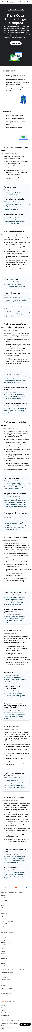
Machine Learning (5, 919)
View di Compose (10, 867)
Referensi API (4, 977)
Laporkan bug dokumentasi (8, 991)
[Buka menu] (2, 2)
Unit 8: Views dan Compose (14, 798)
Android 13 (4, 961)
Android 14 (4, 958)
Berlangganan (25, 1024)
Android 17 (4, 951)
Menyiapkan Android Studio (14, 199)
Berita (2, 905)
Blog (2, 907)
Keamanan (4, 900)
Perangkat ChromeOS (6, 940)
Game (2, 916)
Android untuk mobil (6, 942)
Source (3, 902)
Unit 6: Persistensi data (12, 631)
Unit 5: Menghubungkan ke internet (17, 537)
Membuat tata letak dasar (13, 215)
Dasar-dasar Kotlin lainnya (13, 372)
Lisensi (7, 1020)
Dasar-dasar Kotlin (11, 279)
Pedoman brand (15, 1020)
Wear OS (3, 937)
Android (3, 895)
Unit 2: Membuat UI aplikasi (14, 232)
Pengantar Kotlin (10, 187)
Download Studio (5, 979)
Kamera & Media (5, 923)
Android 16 (4, 953)
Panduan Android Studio (7, 972)
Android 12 (4, 963)
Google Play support (6, 993)
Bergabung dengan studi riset (8, 995)
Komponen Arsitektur (12, 478)
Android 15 (4, 956)
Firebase (3, 1010)
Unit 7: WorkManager (11, 727)
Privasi (2, 926)
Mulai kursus (16, 43)
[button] (16, 153)
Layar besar (4, 935)
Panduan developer (6, 974)
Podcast (3, 910)
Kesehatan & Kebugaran (7, 921)
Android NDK (4, 982)
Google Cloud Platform (7, 1012)
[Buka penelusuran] (21, 2)
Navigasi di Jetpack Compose (15, 494)
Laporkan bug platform (6, 988)
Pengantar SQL (9, 672)
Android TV (4, 944)
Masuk (28, 2)
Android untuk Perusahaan (7, 898)
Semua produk (5, 1015)
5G (2, 928)
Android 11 (3, 966)
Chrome (3, 1008)
